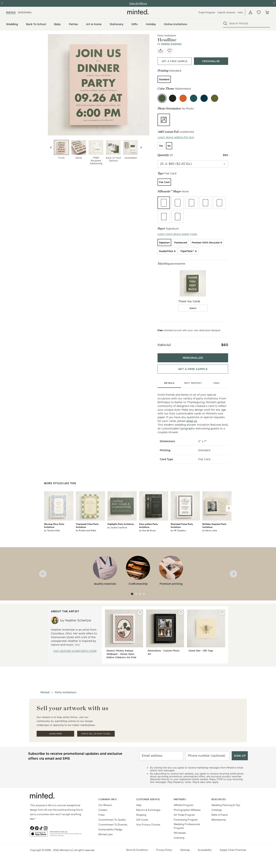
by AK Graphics (178, 530)
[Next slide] (141, 147)
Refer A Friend (219, 814)
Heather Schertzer (171, 43)
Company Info (107, 799)
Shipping (141, 814)
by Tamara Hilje (52, 530)
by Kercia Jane (209, 530)
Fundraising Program (186, 819)
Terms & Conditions (137, 850)
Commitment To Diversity (112, 824)
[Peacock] (193, 98)
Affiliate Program (183, 805)
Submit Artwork (226, 12)
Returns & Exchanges (148, 810)
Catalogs (216, 810)
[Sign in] (250, 12)
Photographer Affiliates (187, 810)
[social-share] (161, 51)
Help (138, 805)
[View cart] (267, 12)
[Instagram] (45, 827)
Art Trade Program (184, 814)
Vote (240, 12)
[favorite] (170, 51)
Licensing (179, 837)
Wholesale (180, 832)
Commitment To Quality (112, 819)
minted (11, 12)
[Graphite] (172, 98)
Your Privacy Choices (148, 824)
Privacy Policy (164, 850)
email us (191, 420)
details (169, 383)
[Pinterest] (36, 827)
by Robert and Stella (86, 530)
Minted (44, 692)
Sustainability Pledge (110, 829)
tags (216, 383)
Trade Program (206, 12)
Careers (102, 810)
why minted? (193, 383)
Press (101, 814)
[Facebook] (32, 827)
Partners (180, 799)
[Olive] (214, 98)
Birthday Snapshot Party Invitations (214, 525)
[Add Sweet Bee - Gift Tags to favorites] (222, 612)
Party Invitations (65, 692)
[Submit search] (225, 23)
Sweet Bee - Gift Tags (201, 650)
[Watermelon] (162, 98)
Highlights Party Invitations (120, 523)
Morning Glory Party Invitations (54, 525)
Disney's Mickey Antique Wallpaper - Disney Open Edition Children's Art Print (121, 654)
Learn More (55, 734)
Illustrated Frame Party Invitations (182, 525)
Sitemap (185, 850)
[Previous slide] (51, 147)
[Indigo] (204, 98)
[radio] (164, 79)
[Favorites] (259, 12)
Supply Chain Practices (233, 850)
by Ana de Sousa (147, 530)
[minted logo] (138, 11)
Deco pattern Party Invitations (148, 525)
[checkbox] (193, 308)
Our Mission (105, 805)
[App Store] (39, 835)
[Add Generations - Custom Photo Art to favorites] (181, 612)
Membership (218, 819)
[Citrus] (183, 98)
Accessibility (205, 850)
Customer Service (148, 799)
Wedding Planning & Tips (225, 805)
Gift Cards (142, 819)
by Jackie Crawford (117, 527)
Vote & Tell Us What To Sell (96, 734)
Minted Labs (105, 834)
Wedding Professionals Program (187, 826)
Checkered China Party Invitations (87, 525)
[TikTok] (41, 827)
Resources (218, 799)
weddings (25, 12)
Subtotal (164, 345)
